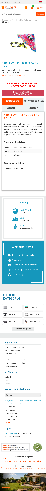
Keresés (40, 14)
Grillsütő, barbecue (35, 459)
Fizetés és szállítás (12, 357)
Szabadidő (17, 20)
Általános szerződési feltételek (16, 360)
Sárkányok (6, 22)
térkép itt (7, 422)
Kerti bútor (18, 461)
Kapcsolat (8, 383)
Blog (6, 380)
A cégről (8, 377)
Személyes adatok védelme (15, 363)
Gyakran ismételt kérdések (15, 347)
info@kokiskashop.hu (13, 436)
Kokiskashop (7, 20)
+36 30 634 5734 (11, 433)
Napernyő (9, 461)
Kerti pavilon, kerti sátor (32, 461)
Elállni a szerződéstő (12, 350)
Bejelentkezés (5, 2)
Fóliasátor (23, 459)
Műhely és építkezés (11, 459)
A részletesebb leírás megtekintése (15, 75)
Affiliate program (11, 366)
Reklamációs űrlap (12, 354)
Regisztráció (17, 2)
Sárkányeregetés (30, 20)
